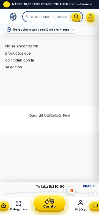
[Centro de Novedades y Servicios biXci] (90, 17)
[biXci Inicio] (13, 16)
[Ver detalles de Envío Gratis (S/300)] (92, 193)
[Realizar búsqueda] (76, 17)
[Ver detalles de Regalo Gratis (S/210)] (67, 190)
